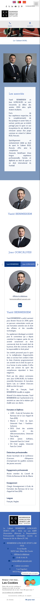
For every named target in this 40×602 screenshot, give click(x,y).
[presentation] (12, 264)
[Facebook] (6, 7)
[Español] (24, 2)
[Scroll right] (37, 264)
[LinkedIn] (12, 7)
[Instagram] (18, 7)
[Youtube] (16, 7)
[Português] (19, 2)
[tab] (12, 264)
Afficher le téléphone (20, 296)
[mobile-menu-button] (36, 4)
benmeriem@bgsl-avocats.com (20, 299)
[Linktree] (21, 7)
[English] (14, 2)
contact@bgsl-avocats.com (22, 561)
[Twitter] (9, 7)
